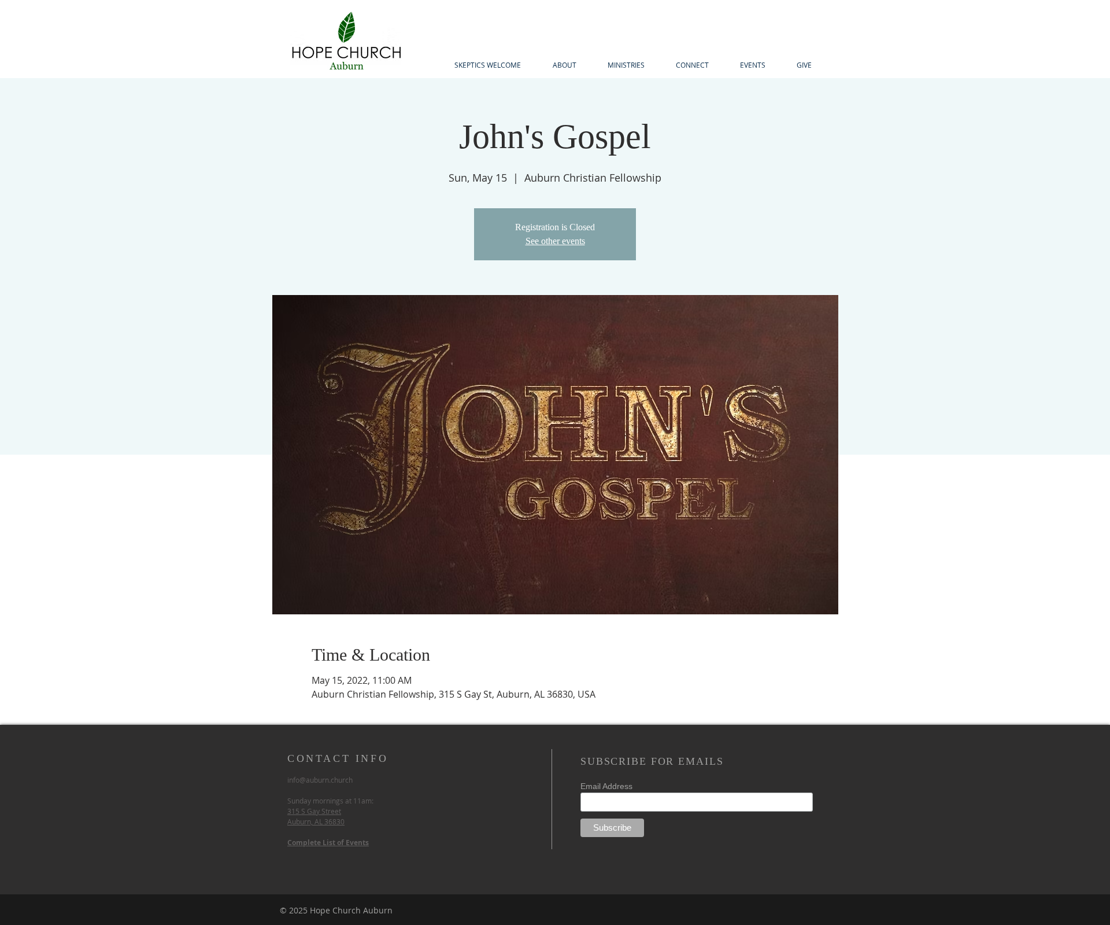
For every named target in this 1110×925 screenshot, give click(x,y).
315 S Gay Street (314, 811)
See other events (555, 241)
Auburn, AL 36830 (316, 821)
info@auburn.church (320, 779)
